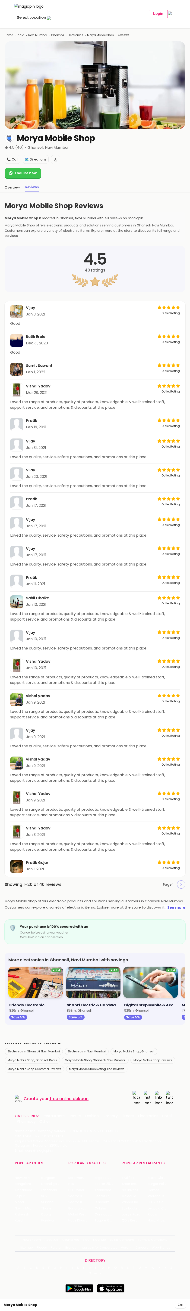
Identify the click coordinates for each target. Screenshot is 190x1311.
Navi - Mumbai (26, 1208)
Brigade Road (105, 1178)
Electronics (75, 35)
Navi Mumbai (37, 35)
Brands (70, 1247)
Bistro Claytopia (160, 1178)
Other (44, 1121)
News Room (32, 1239)
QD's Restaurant (135, 1220)
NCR (44, 1196)
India (20, 35)
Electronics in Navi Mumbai (87, 1051)
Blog (86, 1239)
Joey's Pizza (131, 1214)
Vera (124, 1247)
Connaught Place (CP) (108, 1214)
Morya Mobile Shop (100, 35)
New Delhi (22, 1178)
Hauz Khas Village (81, 1220)
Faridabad (49, 1190)
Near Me (99, 1239)
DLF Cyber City (80, 1190)
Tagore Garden (107, 1220)
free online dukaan (69, 1098)
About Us (51, 1239)
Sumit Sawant (39, 365)
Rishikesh (22, 1214)
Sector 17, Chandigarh (108, 1196)
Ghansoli (57, 35)
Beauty (74, 1116)
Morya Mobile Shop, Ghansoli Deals (32, 1060)
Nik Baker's (130, 1190)
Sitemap (26, 1247)
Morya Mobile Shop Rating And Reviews (96, 1069)
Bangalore (23, 1184)
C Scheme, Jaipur (108, 1202)
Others (95, 1273)
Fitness (127, 1116)
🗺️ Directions (36, 159)
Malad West (77, 1214)
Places (42, 1247)
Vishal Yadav (38, 386)
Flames (153, 1190)
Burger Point (157, 1184)
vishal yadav (38, 696)
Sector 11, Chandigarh (81, 1202)
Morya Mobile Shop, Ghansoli (134, 1051)
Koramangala (79, 1178)
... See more (174, 907)
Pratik (31, 420)
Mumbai (47, 1202)
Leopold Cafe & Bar (161, 1208)
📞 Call (12, 159)
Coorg (46, 1214)
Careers (142, 1247)
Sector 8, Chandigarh (81, 1196)
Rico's (152, 1214)
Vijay (30, 307)
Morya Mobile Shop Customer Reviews (34, 1069)
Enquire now (26, 173)
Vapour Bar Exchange (135, 1202)
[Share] (55, 159)
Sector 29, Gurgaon (108, 1184)
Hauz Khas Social (161, 1220)
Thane (46, 1208)
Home (9, 35)
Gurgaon (48, 1178)
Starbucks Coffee (135, 1208)
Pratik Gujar (37, 862)
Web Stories (161, 1247)
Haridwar (48, 1220)
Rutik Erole (35, 336)
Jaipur (20, 1196)
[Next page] (181, 884)
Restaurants (53, 1116)
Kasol (19, 1220)
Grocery (110, 1116)
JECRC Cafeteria (161, 1202)
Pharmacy (26, 1121)
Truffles (128, 1178)
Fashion (92, 1116)
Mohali (20, 1202)
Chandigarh (50, 1184)
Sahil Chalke (37, 598)
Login (158, 13)
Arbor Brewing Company (135, 1184)
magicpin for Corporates (98, 1247)
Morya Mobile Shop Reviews (152, 1060)
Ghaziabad (23, 1190)
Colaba (100, 1208)
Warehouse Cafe (161, 1196)
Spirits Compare (122, 1239)
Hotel (167, 1116)
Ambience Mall (106, 1190)
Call (180, 1305)
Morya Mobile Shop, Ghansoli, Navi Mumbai (95, 1060)
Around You (70, 1239)
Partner (56, 1247)
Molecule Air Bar (134, 1196)
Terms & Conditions (152, 1239)
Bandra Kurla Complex (81, 1208)
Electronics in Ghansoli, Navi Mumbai (34, 1051)
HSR (71, 1184)
